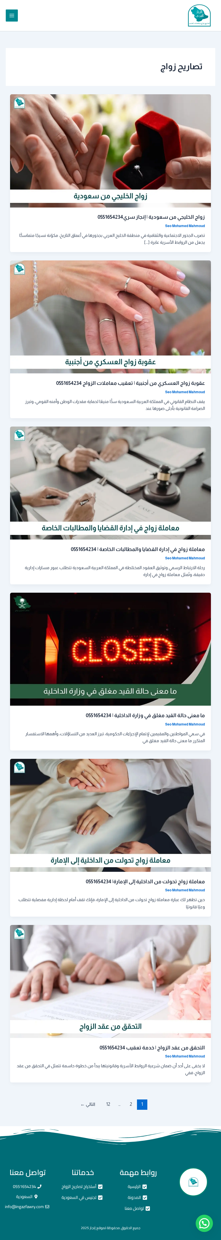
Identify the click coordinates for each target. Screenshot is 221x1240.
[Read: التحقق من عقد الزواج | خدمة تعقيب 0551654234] (110, 981)
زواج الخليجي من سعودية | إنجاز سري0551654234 (151, 217)
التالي (87, 1104)
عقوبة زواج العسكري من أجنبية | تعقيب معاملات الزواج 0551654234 (130, 383)
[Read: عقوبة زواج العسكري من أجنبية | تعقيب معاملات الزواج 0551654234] (110, 316)
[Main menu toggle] (12, 15)
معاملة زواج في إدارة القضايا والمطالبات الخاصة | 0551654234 (138, 549)
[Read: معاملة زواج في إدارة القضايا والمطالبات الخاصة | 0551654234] (110, 482)
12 (108, 1104)
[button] (204, 1223)
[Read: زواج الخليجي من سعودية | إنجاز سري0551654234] (110, 150)
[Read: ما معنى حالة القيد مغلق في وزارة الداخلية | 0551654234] (110, 648)
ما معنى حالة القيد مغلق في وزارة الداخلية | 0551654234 (145, 715)
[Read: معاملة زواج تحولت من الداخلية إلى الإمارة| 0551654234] (110, 815)
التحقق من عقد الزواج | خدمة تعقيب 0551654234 (152, 1048)
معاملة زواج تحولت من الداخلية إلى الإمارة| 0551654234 (145, 881)
